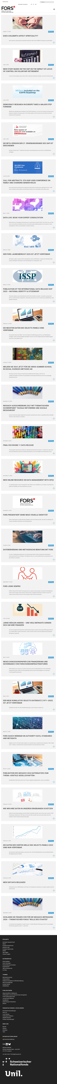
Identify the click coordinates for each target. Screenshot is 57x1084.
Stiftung (4, 1028)
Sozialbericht (6, 1000)
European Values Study (8, 949)
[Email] (49, 32)
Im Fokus (5, 970)
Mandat (4, 1026)
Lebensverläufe (6, 979)
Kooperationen (6, 966)
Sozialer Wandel (6, 984)
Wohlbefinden (6, 985)
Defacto (4, 1003)
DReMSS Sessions (7, 1017)
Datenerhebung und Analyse (9, 965)
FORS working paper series (9, 996)
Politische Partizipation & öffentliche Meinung (13, 980)
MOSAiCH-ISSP (6, 947)
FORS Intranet (5, 1)
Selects (4, 943)
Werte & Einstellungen (8, 982)
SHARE (4, 950)
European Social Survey (8, 945)
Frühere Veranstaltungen (8, 1019)
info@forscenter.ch (16, 1054)
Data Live (5, 1012)
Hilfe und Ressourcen (7, 968)
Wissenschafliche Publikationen (10, 993)
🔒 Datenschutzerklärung (8, 1039)
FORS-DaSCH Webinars (8, 1016)
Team (4, 1031)
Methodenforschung (7, 977)
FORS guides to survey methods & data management (15, 994)
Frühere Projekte (6, 954)
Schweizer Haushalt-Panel (9, 942)
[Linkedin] (53, 32)
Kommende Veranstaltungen (9, 1010)
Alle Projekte (5, 952)
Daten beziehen (6, 961)
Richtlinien (5, 1030)
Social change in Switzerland (9, 1001)
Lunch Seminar (6, 1014)
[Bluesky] (51, 32)
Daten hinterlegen (7, 963)
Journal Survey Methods (8, 998)
